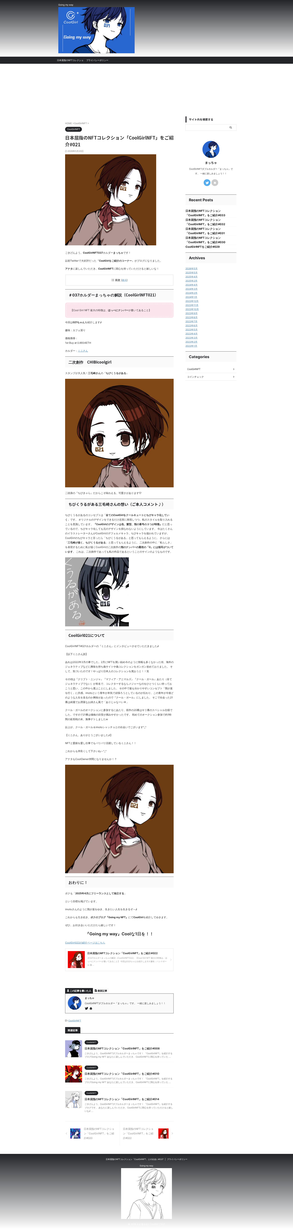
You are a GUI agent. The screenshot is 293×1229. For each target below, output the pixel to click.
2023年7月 (191, 321)
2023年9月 (191, 313)
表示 (124, 280)
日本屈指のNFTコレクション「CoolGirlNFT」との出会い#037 (70, 61)
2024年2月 (191, 292)
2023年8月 (191, 317)
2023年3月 (191, 337)
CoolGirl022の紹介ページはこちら (85, 942)
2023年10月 (192, 309)
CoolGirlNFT (74, 1020)
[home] (91, 1008)
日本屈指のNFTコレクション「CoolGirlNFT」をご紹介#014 (122, 1099)
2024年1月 (191, 297)
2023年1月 (191, 345)
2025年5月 (191, 272)
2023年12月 (192, 301)
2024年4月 (191, 284)
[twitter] (87, 1008)
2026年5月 (191, 268)
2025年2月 (191, 280)
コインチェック (195, 376)
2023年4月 (191, 333)
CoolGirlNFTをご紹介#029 (202, 246)
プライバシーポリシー (97, 60)
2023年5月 (191, 329)
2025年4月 (191, 276)
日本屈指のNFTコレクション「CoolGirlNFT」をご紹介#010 (122, 1073)
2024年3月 (191, 288)
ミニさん (83, 350)
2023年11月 (191, 305)
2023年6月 (191, 325)
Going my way (146, 1165)
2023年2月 (191, 341)
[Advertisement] (146, 89)
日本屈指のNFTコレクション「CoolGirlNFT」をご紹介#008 (122, 1048)
